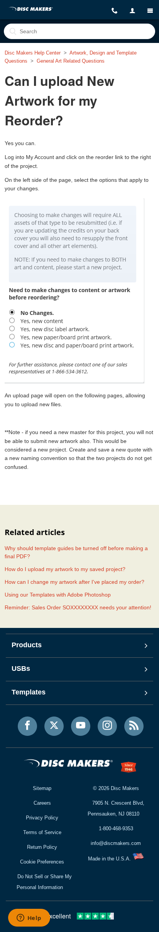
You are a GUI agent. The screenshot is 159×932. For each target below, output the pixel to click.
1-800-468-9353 (116, 828)
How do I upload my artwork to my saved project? (65, 569)
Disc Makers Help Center (33, 53)
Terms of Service (42, 832)
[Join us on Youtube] (80, 726)
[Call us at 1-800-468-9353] (115, 11)
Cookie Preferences (42, 862)
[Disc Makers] (31, 9)
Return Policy (42, 847)
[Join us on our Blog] (134, 726)
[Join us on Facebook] (27, 726)
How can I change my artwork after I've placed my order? (74, 582)
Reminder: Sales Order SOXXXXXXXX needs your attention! (78, 607)
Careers (42, 803)
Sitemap (42, 788)
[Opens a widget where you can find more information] (29, 918)
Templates (29, 692)
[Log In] (132, 11)
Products (27, 645)
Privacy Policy (42, 818)
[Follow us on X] (54, 726)
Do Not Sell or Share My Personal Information (44, 882)
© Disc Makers (116, 788)
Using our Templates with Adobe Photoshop (58, 595)
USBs (21, 668)
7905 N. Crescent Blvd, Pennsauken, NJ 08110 (116, 808)
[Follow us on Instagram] (107, 726)
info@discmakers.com (116, 843)
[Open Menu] (150, 10)
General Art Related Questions (71, 61)
